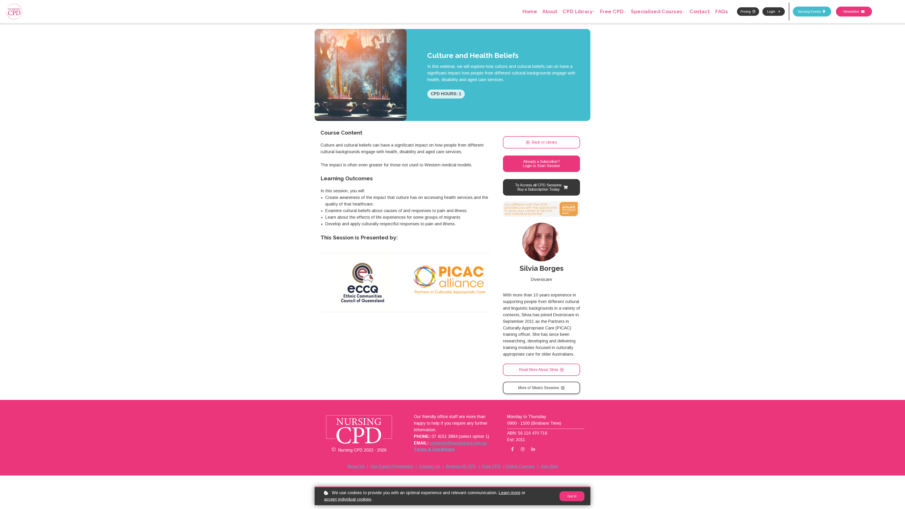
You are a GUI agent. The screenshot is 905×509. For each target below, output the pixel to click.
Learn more (509, 492)
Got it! (572, 496)
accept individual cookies (347, 499)
